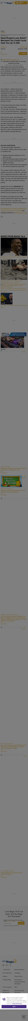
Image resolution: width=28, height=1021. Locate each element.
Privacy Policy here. (17, 1003)
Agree (14, 1006)
